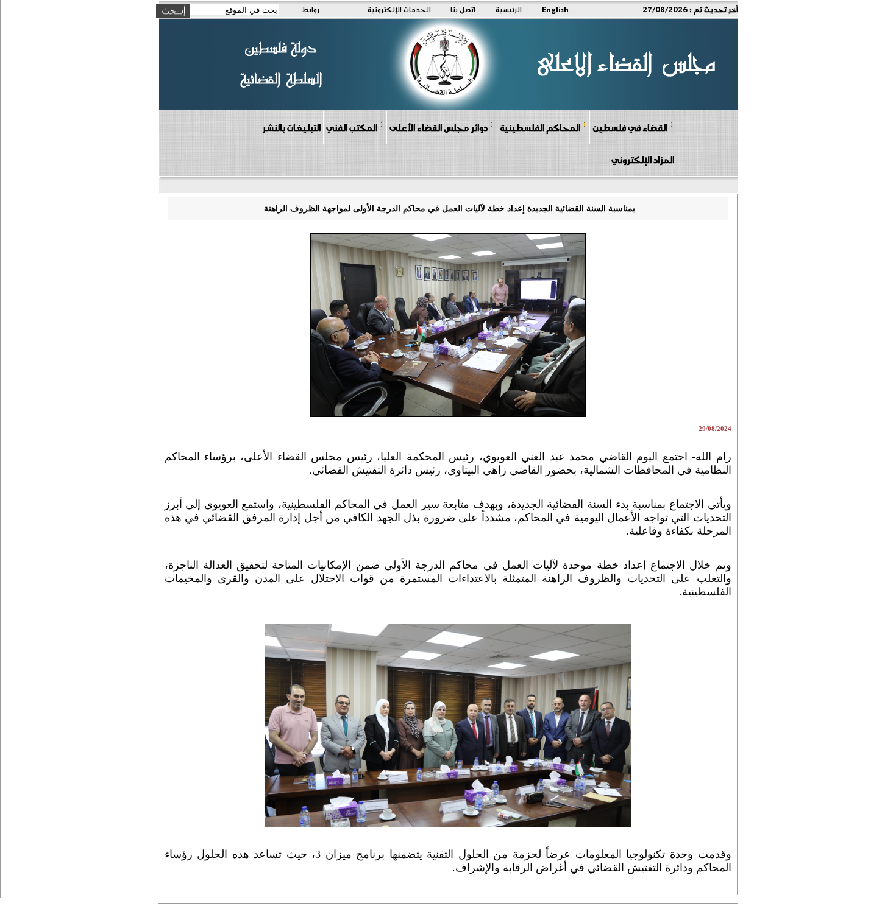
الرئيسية (509, 9)
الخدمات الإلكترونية (399, 9)
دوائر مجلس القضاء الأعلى (438, 127)
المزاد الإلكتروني (642, 159)
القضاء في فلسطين (629, 127)
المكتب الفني (351, 127)
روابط (310, 9)
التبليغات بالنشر (291, 127)
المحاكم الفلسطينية (540, 127)
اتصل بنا (462, 9)
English (555, 9)
